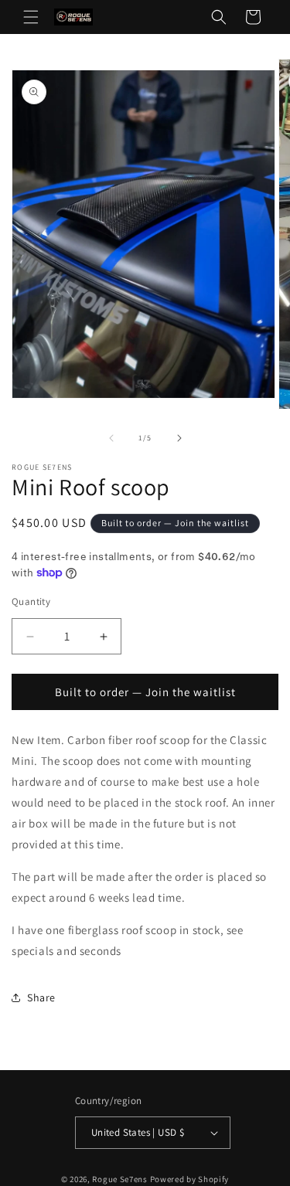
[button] (31, 17)
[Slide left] (111, 438)
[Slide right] (179, 438)
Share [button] (41, 997)
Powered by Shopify (190, 1179)
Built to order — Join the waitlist (145, 692)
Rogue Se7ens (119, 1179)
